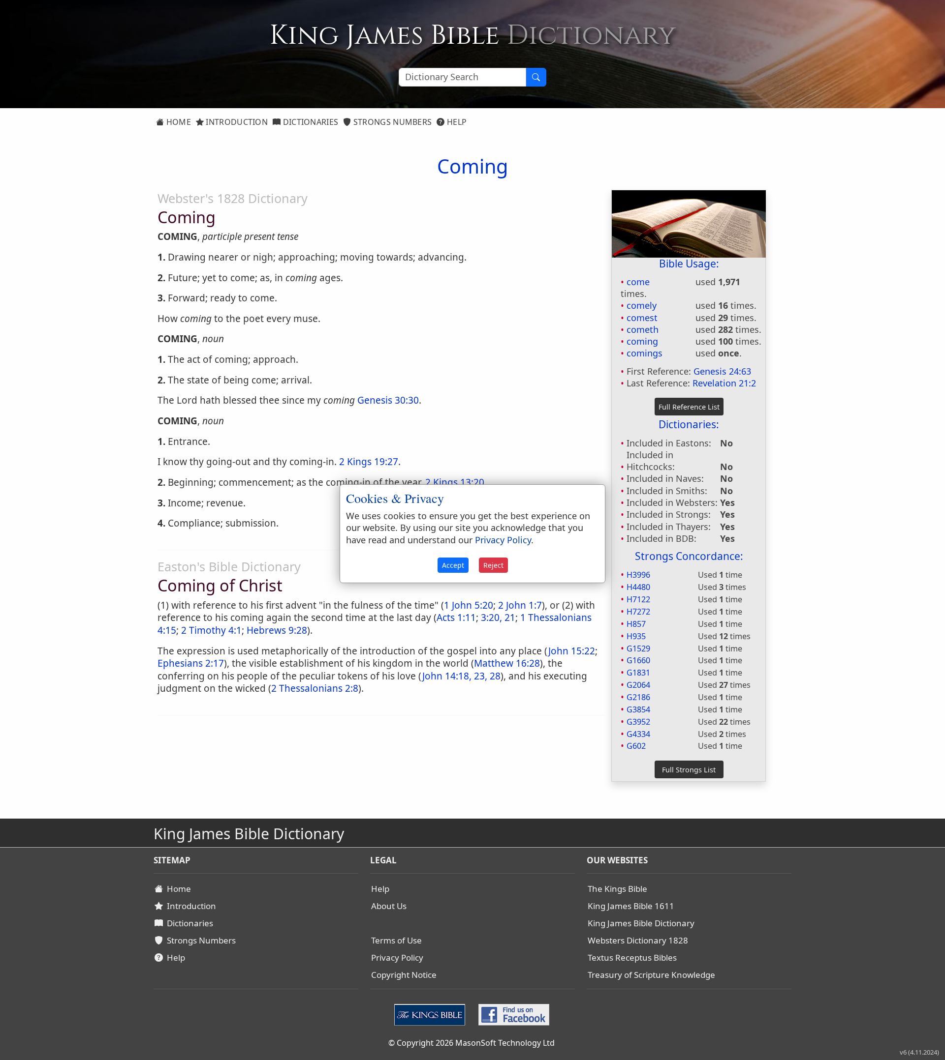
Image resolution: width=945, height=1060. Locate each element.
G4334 (638, 734)
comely (642, 305)
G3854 (638, 709)
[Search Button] (536, 77)
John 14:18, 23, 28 (461, 676)
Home (177, 122)
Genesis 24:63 (722, 371)
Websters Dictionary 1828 (638, 940)
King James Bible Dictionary (641, 923)
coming (642, 341)
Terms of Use (396, 940)
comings (644, 353)
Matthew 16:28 (507, 663)
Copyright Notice (404, 974)
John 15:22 (571, 651)
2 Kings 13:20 (454, 482)
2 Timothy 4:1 (211, 630)
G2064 (638, 684)
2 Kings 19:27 (368, 461)
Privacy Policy (397, 957)
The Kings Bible (617, 888)
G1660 (638, 660)
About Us (389, 906)
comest (642, 318)
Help (456, 122)
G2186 (638, 697)
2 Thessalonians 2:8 (314, 688)
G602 (636, 745)
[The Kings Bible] (432, 1013)
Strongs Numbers (391, 122)
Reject (493, 565)
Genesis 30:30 (388, 400)
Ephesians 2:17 (191, 663)
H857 (636, 623)
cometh (643, 329)
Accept (453, 565)
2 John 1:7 (520, 605)
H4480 (638, 587)
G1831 (638, 672)
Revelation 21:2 (724, 383)
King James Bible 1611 (631, 906)
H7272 (638, 611)
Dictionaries (309, 122)
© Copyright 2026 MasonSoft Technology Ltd (471, 1042)
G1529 (638, 648)
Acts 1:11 (456, 617)
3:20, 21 (498, 617)
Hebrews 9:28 (277, 630)
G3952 (638, 721)
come (638, 282)
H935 (636, 636)
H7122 (638, 599)
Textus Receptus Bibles (632, 957)
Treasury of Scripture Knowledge (651, 974)
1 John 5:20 (468, 605)
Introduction (236, 122)
